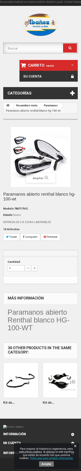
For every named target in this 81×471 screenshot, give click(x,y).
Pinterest (51, 236)
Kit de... (9, 402)
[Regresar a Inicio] (8, 105)
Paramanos (51, 105)
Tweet (13, 236)
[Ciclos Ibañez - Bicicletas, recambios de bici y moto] (40, 24)
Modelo (8, 208)
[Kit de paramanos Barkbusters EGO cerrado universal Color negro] (60, 380)
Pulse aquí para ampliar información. (52, 458)
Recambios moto (27, 105)
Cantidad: (14, 261)
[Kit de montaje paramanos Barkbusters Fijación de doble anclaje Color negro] (20, 380)
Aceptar (46, 464)
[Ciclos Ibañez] (40, 427)
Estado (7, 214)
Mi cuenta (12, 443)
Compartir (30, 236)
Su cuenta (32, 76)
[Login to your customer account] (72, 76)
